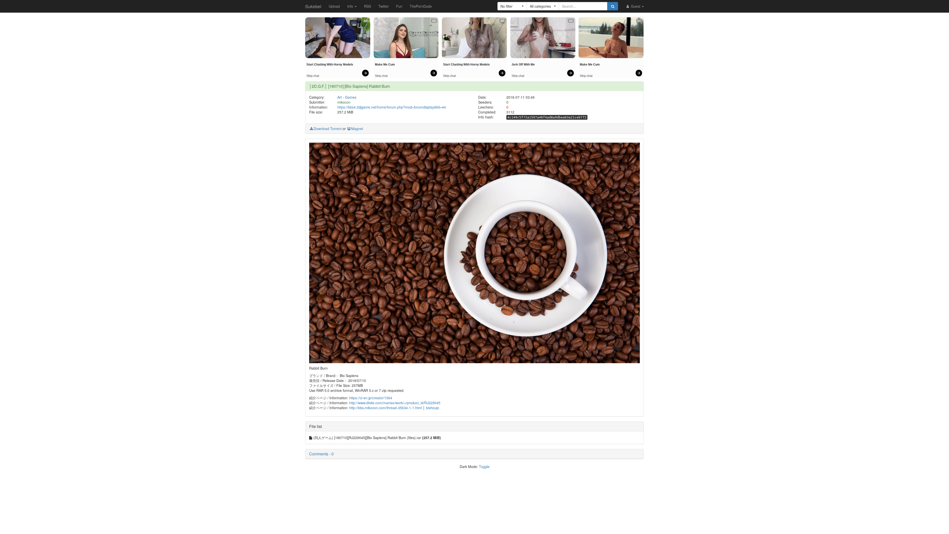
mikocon (343, 102)
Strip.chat (312, 76)
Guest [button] (635, 6)
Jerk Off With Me (523, 64)
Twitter (383, 6)
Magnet (357, 128)
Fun (399, 6)
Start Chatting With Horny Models (329, 64)
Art (339, 97)
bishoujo (432, 407)
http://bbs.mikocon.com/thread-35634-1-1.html (385, 407)
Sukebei (313, 6)
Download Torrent (328, 128)
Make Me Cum (385, 64)
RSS (367, 6)
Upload (334, 6)
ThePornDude (421, 6)
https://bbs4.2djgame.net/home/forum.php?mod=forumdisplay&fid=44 (391, 107)
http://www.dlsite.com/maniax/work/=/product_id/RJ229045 (394, 402)
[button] (512, 6)
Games (350, 97)
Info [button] (350, 6)
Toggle (484, 466)
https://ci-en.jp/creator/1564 (370, 397)
